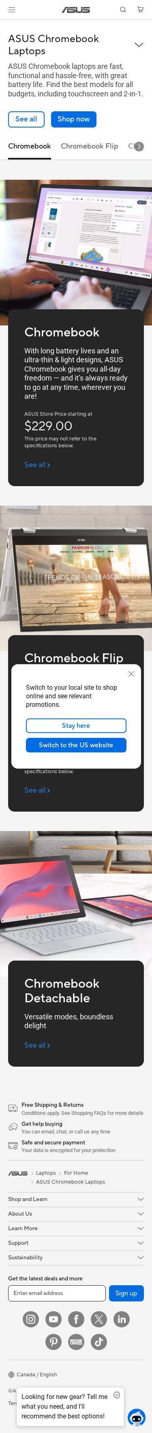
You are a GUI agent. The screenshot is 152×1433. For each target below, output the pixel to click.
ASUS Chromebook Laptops (70, 1182)
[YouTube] (53, 1319)
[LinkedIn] (121, 1319)
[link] (76, 10)
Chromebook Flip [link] (89, 146)
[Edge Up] (76, 1342)
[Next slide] (139, 146)
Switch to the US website (76, 745)
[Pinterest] (53, 1342)
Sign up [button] (126, 1293)
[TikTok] (99, 1342)
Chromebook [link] (29, 146)
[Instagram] (31, 1319)
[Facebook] (76, 1319)
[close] (131, 674)
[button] (11, 9)
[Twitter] (99, 1319)
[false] (73, 119)
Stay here (76, 726)
